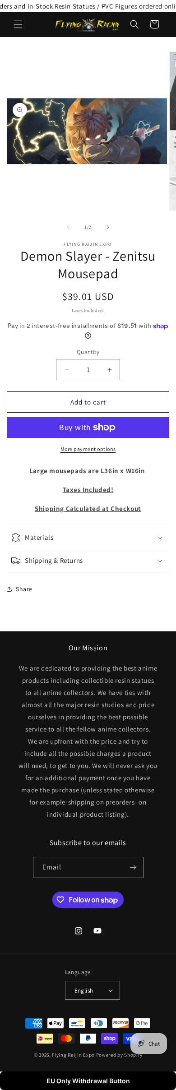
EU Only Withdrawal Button (88, 1081)
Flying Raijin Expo (73, 1055)
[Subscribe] (133, 867)
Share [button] (24, 589)
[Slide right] (108, 227)
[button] (18, 24)
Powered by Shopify (119, 1055)
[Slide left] (68, 227)
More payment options (88, 449)
